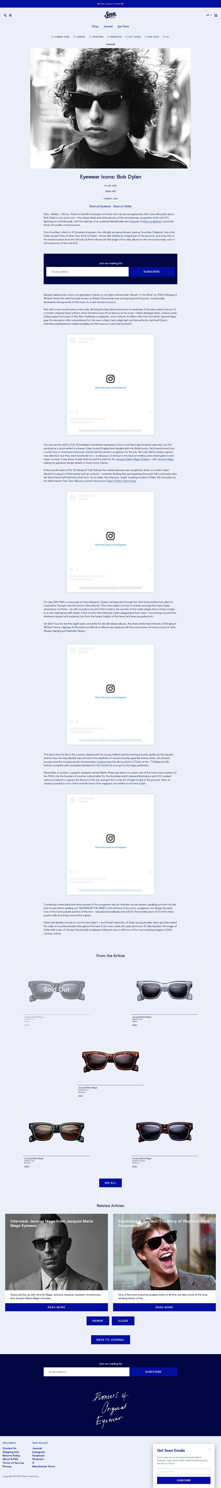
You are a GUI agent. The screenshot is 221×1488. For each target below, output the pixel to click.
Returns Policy (11, 1455)
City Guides (134, 37)
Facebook (38, 1455)
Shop (95, 26)
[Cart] (215, 15)
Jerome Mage (166, 459)
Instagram (38, 1452)
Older (123, 1320)
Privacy (7, 1466)
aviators (102, 761)
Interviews (97, 37)
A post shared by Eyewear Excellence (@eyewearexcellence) (110, 429)
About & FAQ (10, 1459)
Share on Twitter (122, 206)
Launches (80, 37)
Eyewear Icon (110, 198)
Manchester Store (43, 1466)
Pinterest (38, 1459)
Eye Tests (123, 26)
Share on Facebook (100, 206)
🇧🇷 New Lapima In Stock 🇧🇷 (110, 3)
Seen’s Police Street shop (121, 480)
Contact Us (9, 1448)
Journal (108, 26)
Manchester (116, 37)
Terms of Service (13, 1462)
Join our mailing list (110, 263)
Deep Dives (153, 37)
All (167, 37)
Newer (98, 1320)
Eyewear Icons (62, 37)
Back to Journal (111, 1339)
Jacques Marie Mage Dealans (132, 459)
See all (110, 1183)
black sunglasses (152, 221)
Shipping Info (11, 1452)
